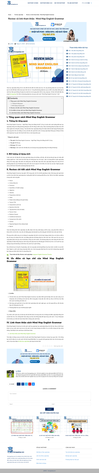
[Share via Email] (33, 384)
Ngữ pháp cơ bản (33, 3)
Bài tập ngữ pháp (60, 3)
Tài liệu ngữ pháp (72, 3)
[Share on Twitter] (26, 384)
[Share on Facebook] (22, 384)
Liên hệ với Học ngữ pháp (42, 456)
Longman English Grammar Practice (42, 254)
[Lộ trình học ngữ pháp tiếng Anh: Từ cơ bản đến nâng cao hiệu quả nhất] (22, 424)
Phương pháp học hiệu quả (72, 459)
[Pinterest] (87, 3)
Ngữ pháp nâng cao (46, 3)
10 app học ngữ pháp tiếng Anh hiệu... (49, 435)
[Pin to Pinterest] (29, 384)
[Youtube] (88, 3)
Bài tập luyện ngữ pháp (71, 456)
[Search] (91, 3)
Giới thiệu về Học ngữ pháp (43, 452)
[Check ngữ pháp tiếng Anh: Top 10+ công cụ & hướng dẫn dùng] (77, 424)
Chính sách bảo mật (41, 459)
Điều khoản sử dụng (41, 463)
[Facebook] (82, 3)
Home (9, 14)
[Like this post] (19, 384)
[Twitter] (83, 3)
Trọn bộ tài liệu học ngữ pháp (73, 452)
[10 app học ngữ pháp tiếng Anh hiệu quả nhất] (49, 424)
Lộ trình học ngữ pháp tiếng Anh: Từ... (22, 435)
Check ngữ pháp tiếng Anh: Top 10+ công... (77, 435)
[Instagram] (85, 3)
